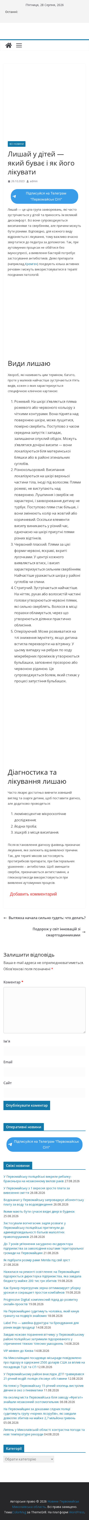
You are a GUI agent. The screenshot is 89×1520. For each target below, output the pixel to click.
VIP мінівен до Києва (18, 1351)
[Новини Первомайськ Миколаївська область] (8, 45)
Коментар (13, 982)
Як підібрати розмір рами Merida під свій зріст (36, 1260)
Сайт (7, 1083)
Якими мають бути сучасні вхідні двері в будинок (39, 1211)
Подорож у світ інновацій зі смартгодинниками (56, 932)
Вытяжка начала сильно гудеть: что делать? (47, 917)
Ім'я (6, 1041)
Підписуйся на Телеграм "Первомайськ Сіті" (46, 196)
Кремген (31, 264)
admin (34, 181)
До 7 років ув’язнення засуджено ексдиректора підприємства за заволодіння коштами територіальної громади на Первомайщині (43, 1248)
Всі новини (17, 143)
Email (7, 1062)
